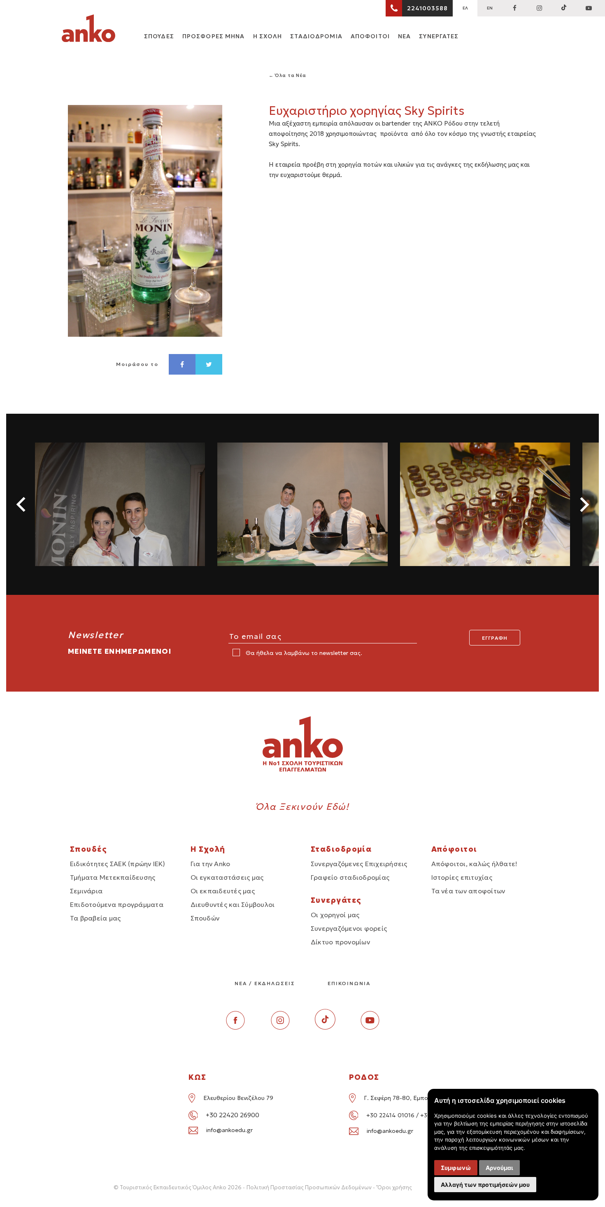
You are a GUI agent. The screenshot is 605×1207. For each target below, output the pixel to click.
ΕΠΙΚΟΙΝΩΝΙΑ (349, 983)
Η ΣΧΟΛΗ (267, 36)
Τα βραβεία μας (95, 918)
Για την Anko (210, 864)
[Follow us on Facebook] (514, 8)
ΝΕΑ (404, 36)
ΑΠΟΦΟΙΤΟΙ (370, 36)
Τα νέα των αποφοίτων (468, 891)
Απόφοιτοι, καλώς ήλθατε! (474, 864)
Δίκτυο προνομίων (340, 942)
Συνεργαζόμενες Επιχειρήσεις (359, 864)
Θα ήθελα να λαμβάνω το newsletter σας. (303, 653)
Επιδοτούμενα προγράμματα (116, 904)
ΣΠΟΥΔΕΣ (159, 36)
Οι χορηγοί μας (335, 915)
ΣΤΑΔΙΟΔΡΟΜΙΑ (316, 36)
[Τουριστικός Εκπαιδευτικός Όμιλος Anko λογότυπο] (88, 29)
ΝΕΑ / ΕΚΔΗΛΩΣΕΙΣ (265, 983)
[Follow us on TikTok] (563, 8)
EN (490, 8)
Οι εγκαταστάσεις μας (227, 877)
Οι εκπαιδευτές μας (223, 891)
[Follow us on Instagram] (539, 8)
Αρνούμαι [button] (499, 1167)
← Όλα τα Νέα (288, 75)
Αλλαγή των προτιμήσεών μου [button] (485, 1184)
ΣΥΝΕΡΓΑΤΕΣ (438, 36)
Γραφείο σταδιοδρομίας (350, 877)
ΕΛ (465, 8)
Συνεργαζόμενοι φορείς (349, 928)
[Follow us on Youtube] (370, 1027)
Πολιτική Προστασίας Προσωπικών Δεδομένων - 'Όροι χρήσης (329, 1187)
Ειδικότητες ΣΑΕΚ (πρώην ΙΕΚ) (117, 864)
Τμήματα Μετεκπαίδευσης (112, 877)
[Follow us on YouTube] (588, 8)
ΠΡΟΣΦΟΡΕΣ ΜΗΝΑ (213, 36)
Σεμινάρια (86, 891)
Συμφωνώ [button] (456, 1167)
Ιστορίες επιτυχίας (461, 877)
